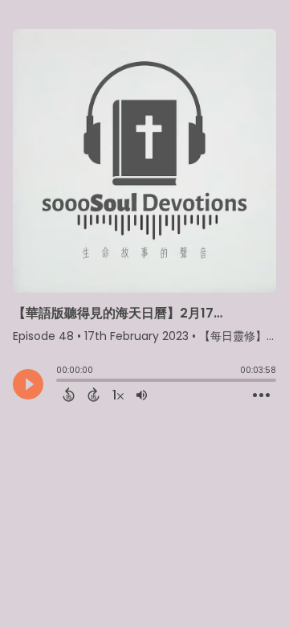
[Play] (28, 384)
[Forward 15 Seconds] (93, 394)
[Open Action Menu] (261, 395)
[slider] (60, 382)
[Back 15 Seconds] (68, 394)
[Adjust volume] (141, 394)
